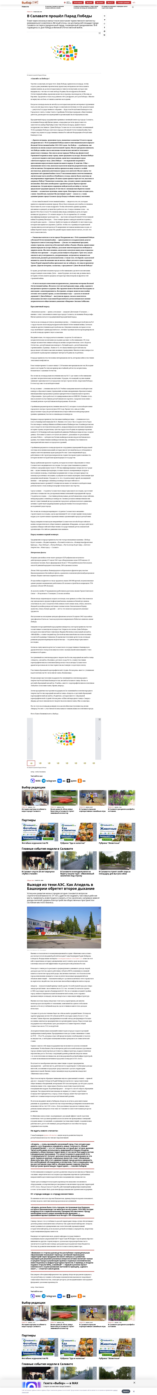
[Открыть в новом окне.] (36, 781)
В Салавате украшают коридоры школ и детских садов (114, 7)
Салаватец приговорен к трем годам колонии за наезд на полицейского (86, 7)
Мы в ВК (89, 2)
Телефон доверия (123, 2)
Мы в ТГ (110, 2)
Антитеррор (78, 2)
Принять (126, 1391)
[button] (99, 739)
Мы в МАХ (100, 2)
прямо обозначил (50, 1135)
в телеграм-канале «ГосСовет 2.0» (70, 958)
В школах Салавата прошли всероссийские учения (54, 7)
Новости (25, 7)
